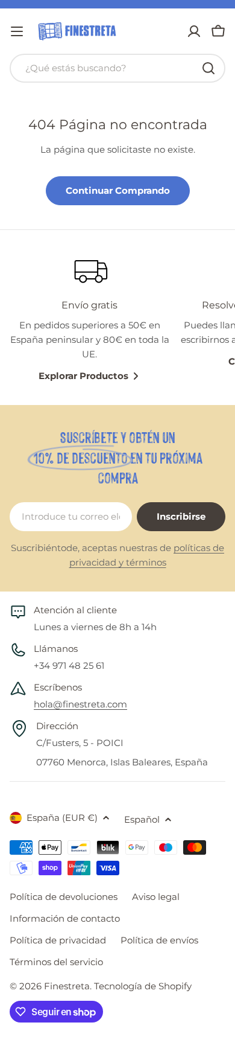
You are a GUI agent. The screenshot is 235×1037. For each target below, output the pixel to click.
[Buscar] (208, 68)
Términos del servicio (56, 962)
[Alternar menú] (17, 31)
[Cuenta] (194, 31)
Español (142, 819)
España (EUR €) (62, 817)
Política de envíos (159, 940)
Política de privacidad (58, 940)
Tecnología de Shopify (143, 986)
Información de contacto (65, 918)
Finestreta (67, 986)
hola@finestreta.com (80, 704)
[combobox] (117, 68)
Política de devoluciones (64, 896)
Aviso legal (156, 896)
